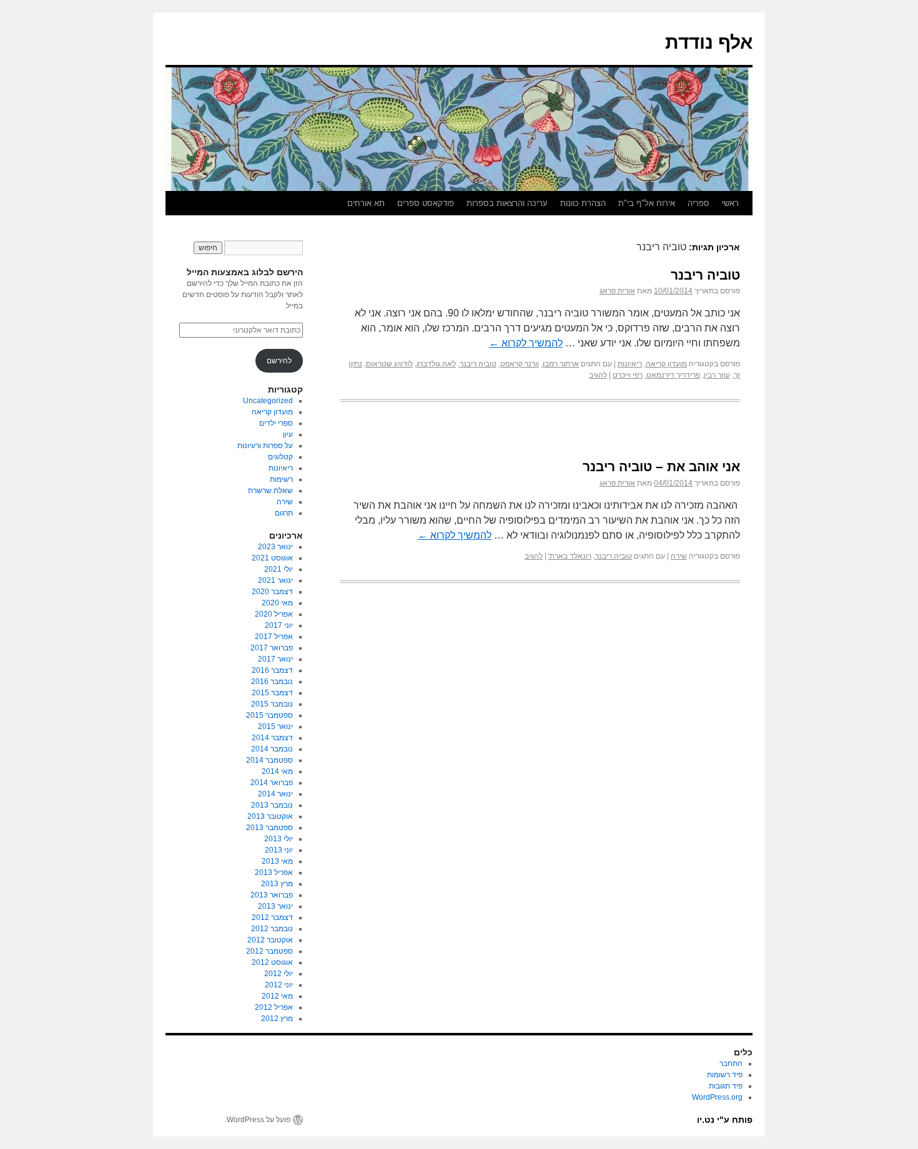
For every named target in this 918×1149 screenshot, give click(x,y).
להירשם (279, 360)
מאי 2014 (277, 771)
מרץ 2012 (277, 1018)
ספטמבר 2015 (269, 715)
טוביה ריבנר (705, 275)
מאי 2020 (277, 603)
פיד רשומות (725, 1074)
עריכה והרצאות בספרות (507, 203)
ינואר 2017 (275, 659)
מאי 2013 (277, 861)
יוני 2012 (279, 984)
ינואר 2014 (275, 794)
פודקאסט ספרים (425, 203)
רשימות (281, 479)
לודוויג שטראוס (389, 363)
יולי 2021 (278, 569)
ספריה (698, 203)
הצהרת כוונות (583, 203)
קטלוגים (280, 456)
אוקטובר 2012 (270, 940)
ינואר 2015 (275, 726)
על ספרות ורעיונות (265, 445)
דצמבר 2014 (272, 737)
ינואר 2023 (275, 546)
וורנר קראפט (519, 363)
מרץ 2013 (277, 883)
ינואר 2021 (275, 580)
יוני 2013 (279, 850)
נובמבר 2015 (272, 704)
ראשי (730, 203)
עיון (288, 434)
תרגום (284, 513)
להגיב (598, 375)
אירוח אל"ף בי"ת (646, 203)
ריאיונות (630, 363)
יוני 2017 (279, 625)
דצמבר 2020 (272, 591)
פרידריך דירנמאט (673, 375)
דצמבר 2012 (272, 917)
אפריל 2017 (274, 636)
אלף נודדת (709, 42)
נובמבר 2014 (272, 749)
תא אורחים (366, 203)
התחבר (731, 1063)
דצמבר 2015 (272, 692)
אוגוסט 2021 (272, 558)
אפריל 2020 (274, 614)
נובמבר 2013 (272, 805)
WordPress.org (717, 1097)
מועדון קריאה (666, 363)
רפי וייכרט (628, 375)
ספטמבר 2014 (269, 760)
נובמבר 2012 (272, 928)
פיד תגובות (726, 1086)
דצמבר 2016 (272, 670)
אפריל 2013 (274, 872)
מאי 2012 (277, 996)
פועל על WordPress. (257, 1119)
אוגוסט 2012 (272, 962)
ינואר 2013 (275, 906)
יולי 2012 (278, 973)
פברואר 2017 (271, 647)
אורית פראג (617, 290)
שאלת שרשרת (270, 490)
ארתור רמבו (561, 363)
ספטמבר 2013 (269, 827)
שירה (679, 556)
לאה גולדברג (436, 363)
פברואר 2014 (271, 782)
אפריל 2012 (274, 1007)
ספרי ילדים (276, 423)
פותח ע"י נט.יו (725, 1120)
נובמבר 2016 (272, 681)
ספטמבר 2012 (269, 951)
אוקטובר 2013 (270, 816)
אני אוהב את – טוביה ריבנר (661, 466)
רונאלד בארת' (569, 556)
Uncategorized (268, 400)
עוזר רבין (717, 375)
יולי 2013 (278, 838)
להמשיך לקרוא (526, 343)
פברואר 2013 (271, 895)
